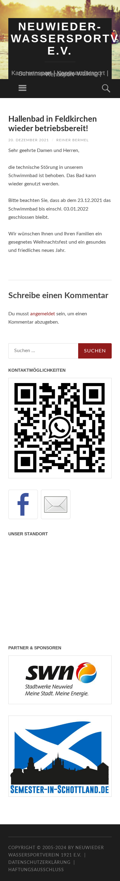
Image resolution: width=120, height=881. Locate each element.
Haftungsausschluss (36, 870)
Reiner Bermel (72, 140)
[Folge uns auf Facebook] (23, 504)
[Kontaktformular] (55, 504)
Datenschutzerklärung (39, 862)
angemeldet (42, 313)
